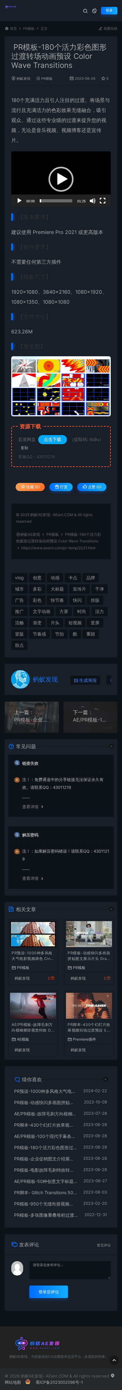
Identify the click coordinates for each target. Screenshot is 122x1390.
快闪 (77, 600)
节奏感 (39, 634)
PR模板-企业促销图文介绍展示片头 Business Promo (31, 720)
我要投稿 (110, 29)
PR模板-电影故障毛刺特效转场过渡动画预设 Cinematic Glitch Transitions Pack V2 (45, 1170)
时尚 (81, 611)
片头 (55, 622)
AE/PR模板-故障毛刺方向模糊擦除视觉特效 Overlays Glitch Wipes (32, 1028)
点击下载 (52, 439)
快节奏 (57, 600)
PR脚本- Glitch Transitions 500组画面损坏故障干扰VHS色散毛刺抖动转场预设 (45, 1192)
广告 (19, 600)
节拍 (59, 634)
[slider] (56, 200)
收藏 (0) (32, 486)
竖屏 (95, 622)
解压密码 (30, 834)
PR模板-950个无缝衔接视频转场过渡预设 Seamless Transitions (45, 1203)
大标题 (57, 588)
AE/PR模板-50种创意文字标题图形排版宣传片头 (45, 1181)
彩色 (37, 600)
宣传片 (79, 588)
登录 (109, 10)
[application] (61, 179)
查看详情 (30, 806)
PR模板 (28, 29)
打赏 (63, 486)
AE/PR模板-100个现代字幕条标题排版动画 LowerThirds (90, 720)
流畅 (19, 622)
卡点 (73, 577)
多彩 (37, 588)
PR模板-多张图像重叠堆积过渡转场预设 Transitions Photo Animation (46, 1215)
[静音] (92, 201)
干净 (99, 588)
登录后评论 (48, 1291)
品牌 (90, 577)
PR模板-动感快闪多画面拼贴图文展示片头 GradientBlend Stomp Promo (89, 956)
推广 (19, 611)
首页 (13, 29)
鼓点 (19, 645)
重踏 (90, 634)
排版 (95, 600)
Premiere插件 (84, 1039)
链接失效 (30, 763)
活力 (40, 100)
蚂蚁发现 (23, 79)
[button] (61, 179)
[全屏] (102, 201)
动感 (55, 577)
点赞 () (94, 486)
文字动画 (41, 611)
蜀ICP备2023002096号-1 (59, 1382)
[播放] (19, 201)
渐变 (37, 622)
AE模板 (23, 1039)
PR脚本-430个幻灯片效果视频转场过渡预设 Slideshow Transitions (89, 1028)
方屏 (63, 611)
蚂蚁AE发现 (30, 534)
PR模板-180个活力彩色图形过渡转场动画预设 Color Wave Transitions (45, 1147)
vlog (19, 577)
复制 (24, 447)
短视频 (75, 622)
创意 (37, 577)
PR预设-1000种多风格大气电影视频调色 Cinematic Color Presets (32, 956)
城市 (19, 588)
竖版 (19, 634)
